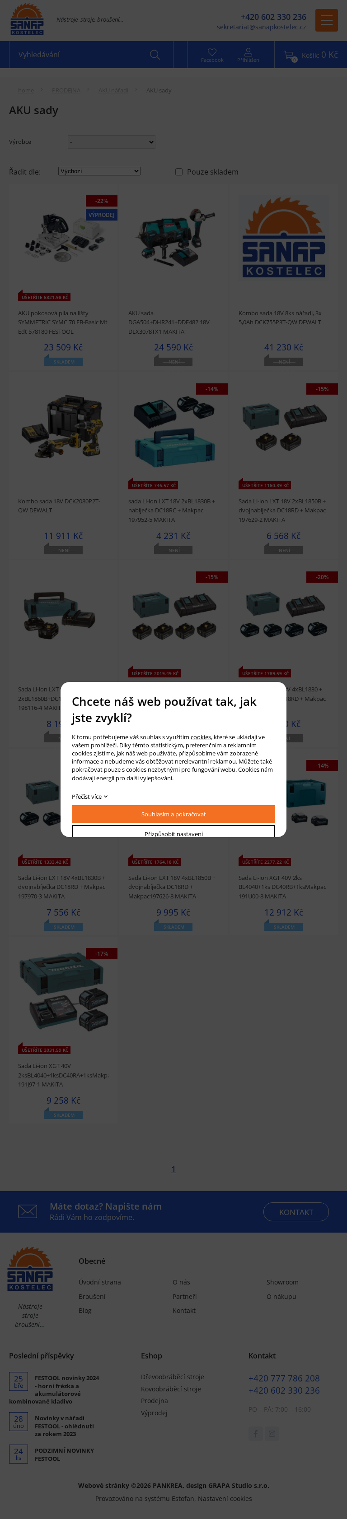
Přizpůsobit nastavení (174, 834)
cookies (201, 737)
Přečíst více (87, 796)
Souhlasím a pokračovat (173, 814)
